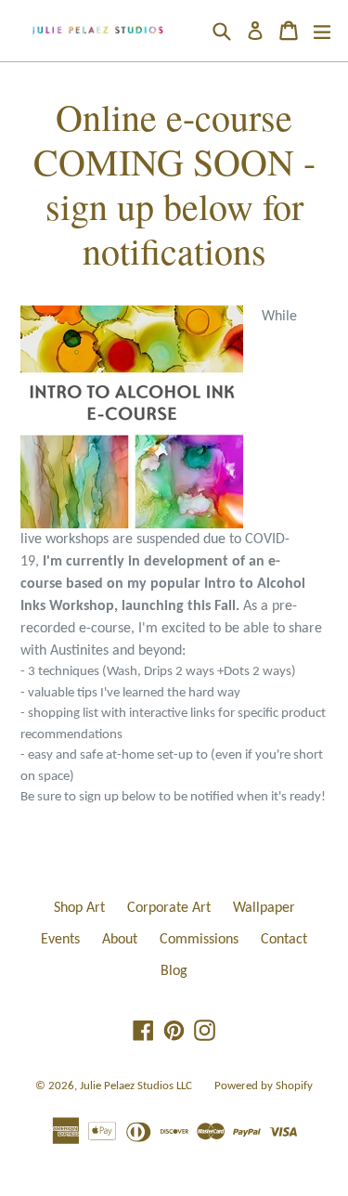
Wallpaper (264, 908)
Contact (284, 939)
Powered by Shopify (263, 1086)
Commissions (199, 939)
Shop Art (79, 908)
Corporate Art (169, 908)
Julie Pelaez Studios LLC (136, 1086)
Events (60, 939)
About (119, 939)
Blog (174, 971)
